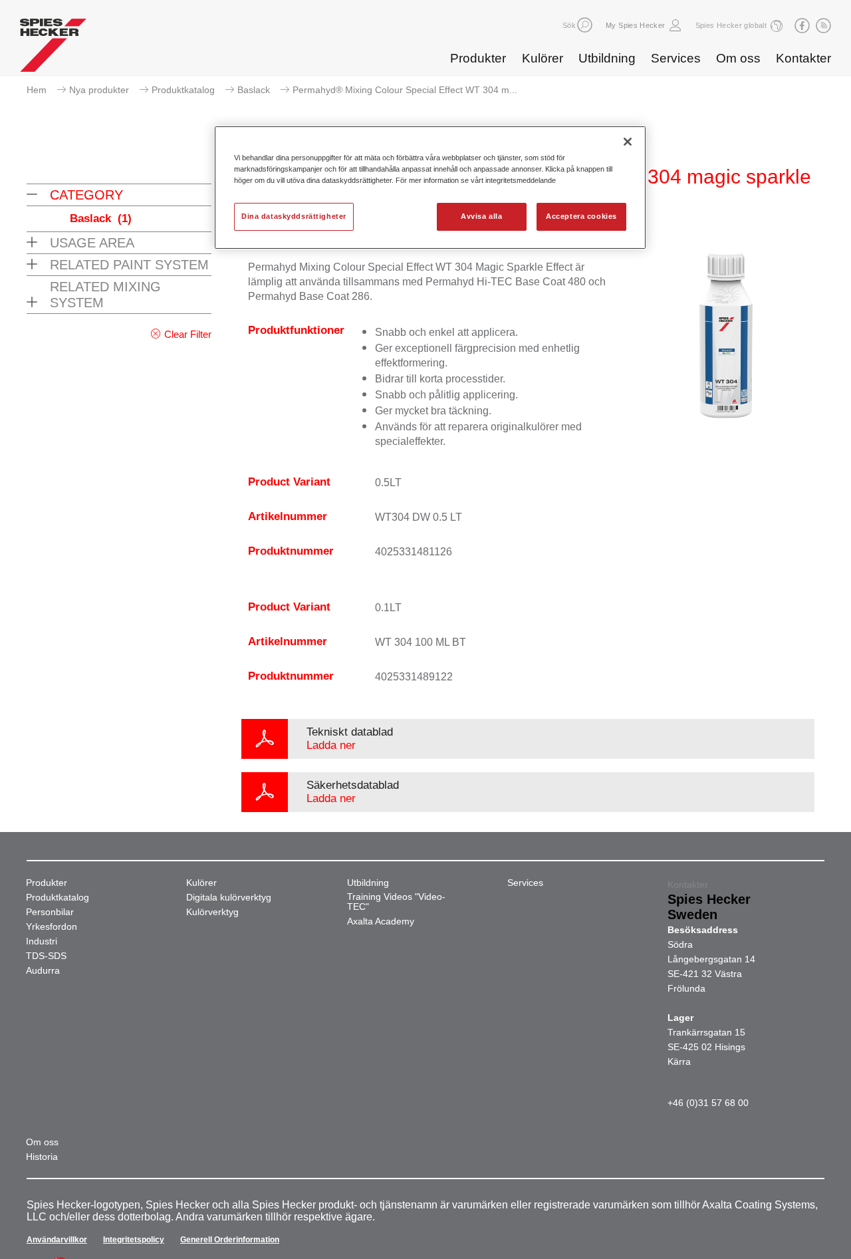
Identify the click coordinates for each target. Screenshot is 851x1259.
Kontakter (803, 58)
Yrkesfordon (51, 927)
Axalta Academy (380, 921)
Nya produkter (99, 89)
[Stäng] (627, 141)
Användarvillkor (57, 1239)
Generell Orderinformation (229, 1239)
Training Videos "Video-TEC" (396, 902)
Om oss (738, 58)
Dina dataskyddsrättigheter (293, 216)
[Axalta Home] (53, 48)
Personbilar (50, 912)
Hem (37, 89)
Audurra (43, 971)
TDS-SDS (46, 956)
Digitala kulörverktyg (228, 898)
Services (676, 58)
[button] (584, 25)
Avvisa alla (481, 216)
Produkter (478, 58)
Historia (42, 1157)
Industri (41, 941)
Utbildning (607, 58)
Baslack (253, 89)
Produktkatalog (183, 89)
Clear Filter (187, 334)
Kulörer (542, 58)
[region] (430, 187)
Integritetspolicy (133, 1239)
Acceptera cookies (581, 216)
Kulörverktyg (212, 912)
